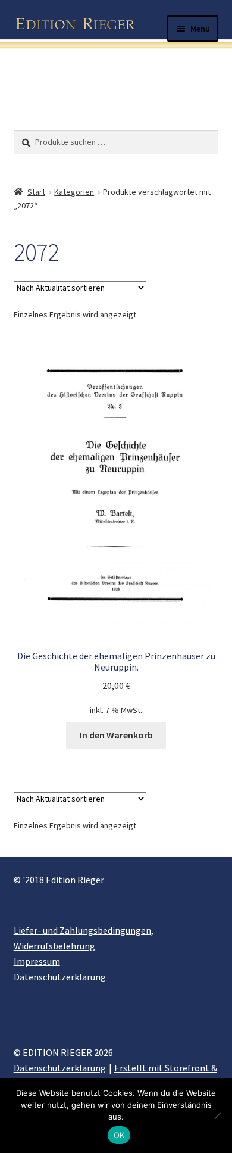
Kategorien (74, 191)
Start (36, 191)
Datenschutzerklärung (60, 977)
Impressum (37, 961)
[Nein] (217, 1115)
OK (119, 1135)
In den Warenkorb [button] (116, 735)
